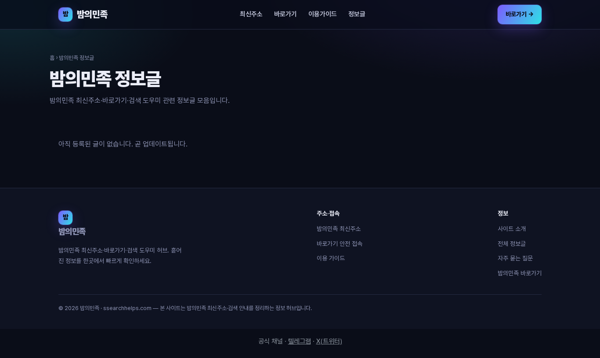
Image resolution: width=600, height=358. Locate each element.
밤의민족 (85, 14)
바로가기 (285, 14)
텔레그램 (299, 341)
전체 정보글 (512, 243)
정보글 (356, 14)
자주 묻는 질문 (515, 258)
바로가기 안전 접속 (339, 243)
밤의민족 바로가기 (520, 273)
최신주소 (251, 14)
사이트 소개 (512, 228)
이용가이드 (322, 14)
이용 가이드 (331, 258)
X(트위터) (329, 341)
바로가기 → (520, 14)
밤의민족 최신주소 (339, 228)
